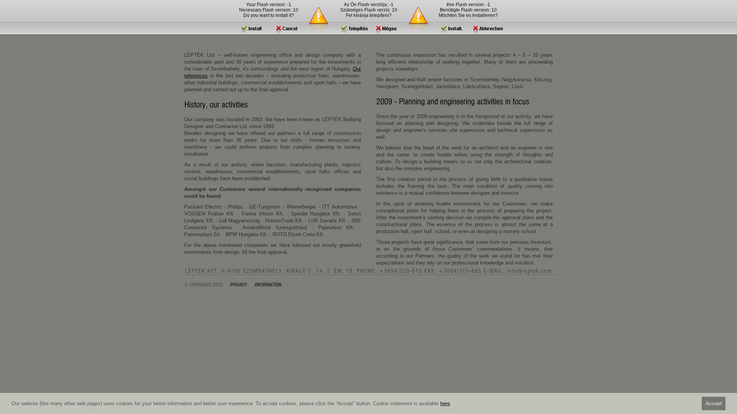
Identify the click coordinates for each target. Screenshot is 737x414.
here (445, 403)
